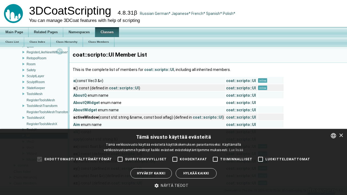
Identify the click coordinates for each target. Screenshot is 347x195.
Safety (31, 70)
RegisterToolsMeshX (42, 124)
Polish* (229, 13)
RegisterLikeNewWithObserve (49, 52)
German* (163, 13)
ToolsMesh (35, 94)
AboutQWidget (86, 102)
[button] (173, 185)
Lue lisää (236, 150)
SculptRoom (36, 82)
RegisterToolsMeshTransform (48, 112)
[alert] (173, 162)
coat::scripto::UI (159, 69)
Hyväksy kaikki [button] (151, 173)
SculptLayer (35, 76)
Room (31, 64)
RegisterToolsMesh (41, 100)
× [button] (341, 136)
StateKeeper (36, 88)
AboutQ (80, 95)
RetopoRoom (36, 58)
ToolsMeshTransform (42, 106)
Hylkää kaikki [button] (196, 173)
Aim (76, 124)
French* (198, 13)
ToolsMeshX (36, 118)
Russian (147, 13)
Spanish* (214, 13)
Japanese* (181, 13)
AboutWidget (85, 110)
